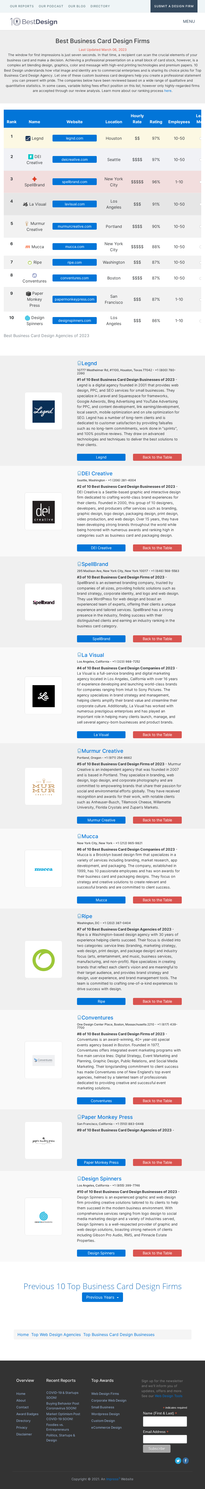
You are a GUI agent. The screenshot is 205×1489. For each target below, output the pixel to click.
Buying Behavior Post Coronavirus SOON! (62, 1405)
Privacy (21, 1427)
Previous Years (101, 1297)
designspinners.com (74, 320)
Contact (22, 1407)
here (168, 91)
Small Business (102, 1407)
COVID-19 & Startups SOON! (62, 1395)
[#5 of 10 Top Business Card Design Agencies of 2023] (43, 786)
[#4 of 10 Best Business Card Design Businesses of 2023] (43, 695)
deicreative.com (75, 159)
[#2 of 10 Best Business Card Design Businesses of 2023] (43, 511)
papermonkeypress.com (74, 299)
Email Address (155, 1431)
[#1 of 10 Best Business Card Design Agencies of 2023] (43, 410)
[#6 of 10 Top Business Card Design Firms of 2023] (43, 868)
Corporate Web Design (108, 1400)
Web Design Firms (105, 1394)
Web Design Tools (168, 1396)
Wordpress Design (105, 1414)
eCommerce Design (106, 1427)
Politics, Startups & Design (60, 1437)
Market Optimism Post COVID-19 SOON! (63, 1416)
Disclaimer (24, 1434)
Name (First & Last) (160, 1413)
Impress (113, 1479)
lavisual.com (75, 204)
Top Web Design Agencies (56, 1334)
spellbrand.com (74, 182)
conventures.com (74, 278)
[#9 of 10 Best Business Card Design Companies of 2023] (43, 1140)
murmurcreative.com (75, 226)
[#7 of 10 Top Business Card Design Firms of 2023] (43, 959)
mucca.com (74, 246)
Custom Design (103, 1421)
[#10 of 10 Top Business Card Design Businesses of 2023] (43, 1216)
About (21, 1400)
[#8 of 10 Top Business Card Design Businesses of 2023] (43, 1060)
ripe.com (75, 262)
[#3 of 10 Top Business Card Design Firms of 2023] (43, 602)
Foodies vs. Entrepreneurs (57, 1427)
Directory (23, 1421)
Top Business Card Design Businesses (118, 1334)
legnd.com (74, 138)
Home (23, 1334)
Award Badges (27, 1414)
